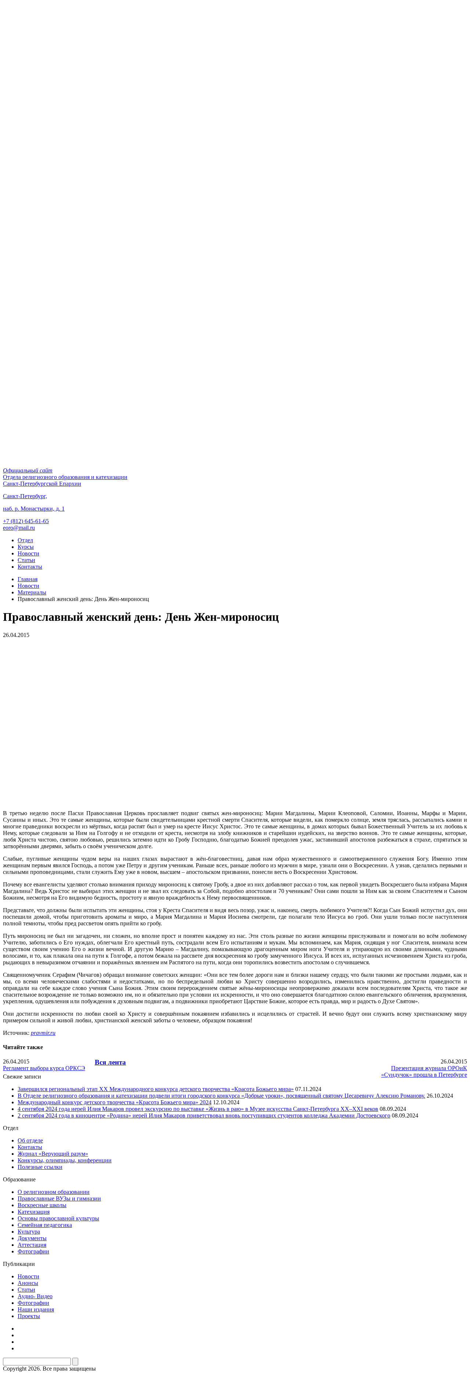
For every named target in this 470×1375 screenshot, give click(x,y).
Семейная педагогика (45, 1225)
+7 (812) (26, 521)
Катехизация (34, 1212)
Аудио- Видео (35, 1296)
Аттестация (32, 1245)
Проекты (29, 1316)
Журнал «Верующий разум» (53, 1154)
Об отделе (30, 1140)
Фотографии (33, 1251)
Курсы (26, 547)
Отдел (25, 540)
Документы (32, 1238)
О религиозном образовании (54, 1192)
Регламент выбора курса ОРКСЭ (44, 1068)
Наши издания (36, 1309)
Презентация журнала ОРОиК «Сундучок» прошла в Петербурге (424, 1071)
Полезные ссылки (40, 1167)
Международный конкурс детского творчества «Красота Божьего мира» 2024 (115, 1102)
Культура (29, 1231)
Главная (27, 579)
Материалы (32, 592)
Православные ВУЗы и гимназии (59, 1198)
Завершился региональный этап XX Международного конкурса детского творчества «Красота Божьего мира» (156, 1089)
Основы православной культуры (58, 1218)
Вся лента (110, 1062)
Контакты (30, 567)
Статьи (26, 560)
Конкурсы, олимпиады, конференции (65, 1160)
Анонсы (28, 1283)
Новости (28, 553)
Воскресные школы (42, 1205)
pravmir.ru (43, 1033)
